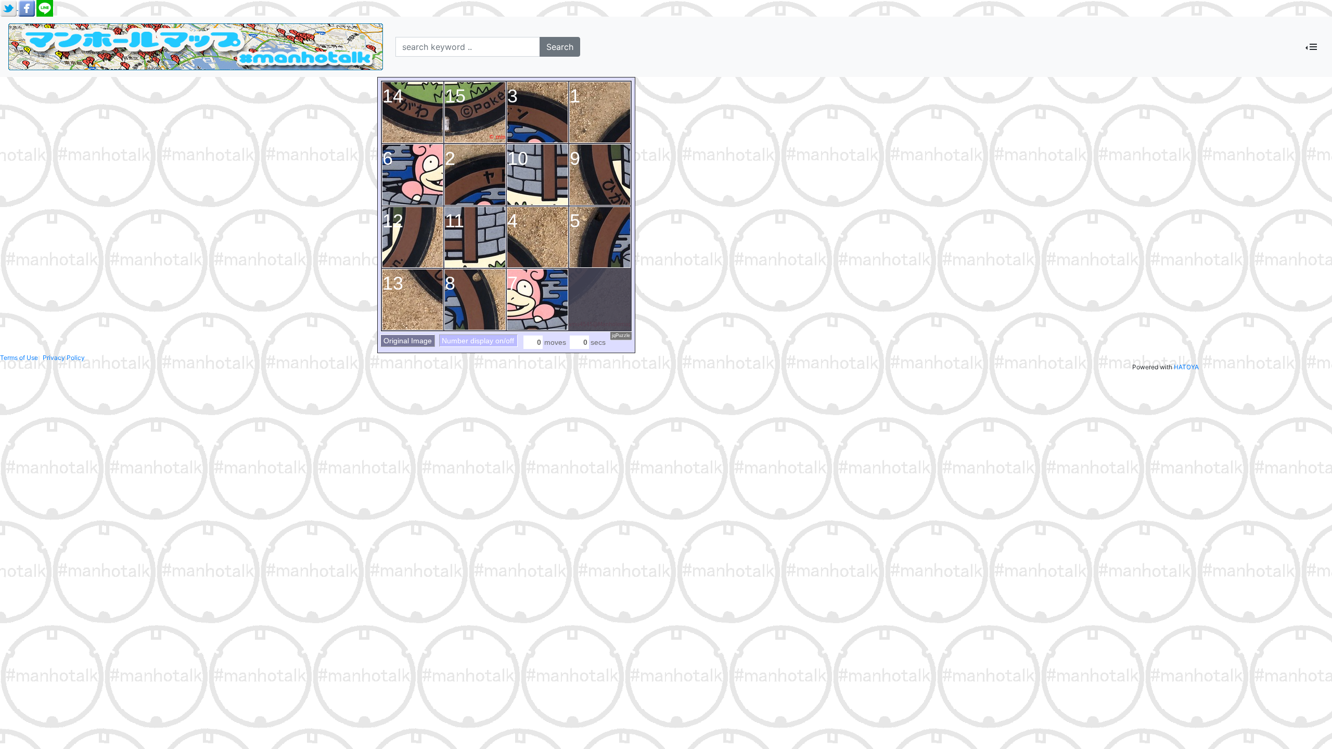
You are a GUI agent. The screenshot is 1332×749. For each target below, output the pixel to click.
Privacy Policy (64, 357)
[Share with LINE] (44, 7)
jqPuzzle (621, 335)
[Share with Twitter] (9, 7)
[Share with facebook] (27, 7)
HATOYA (1186, 367)
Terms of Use (19, 357)
